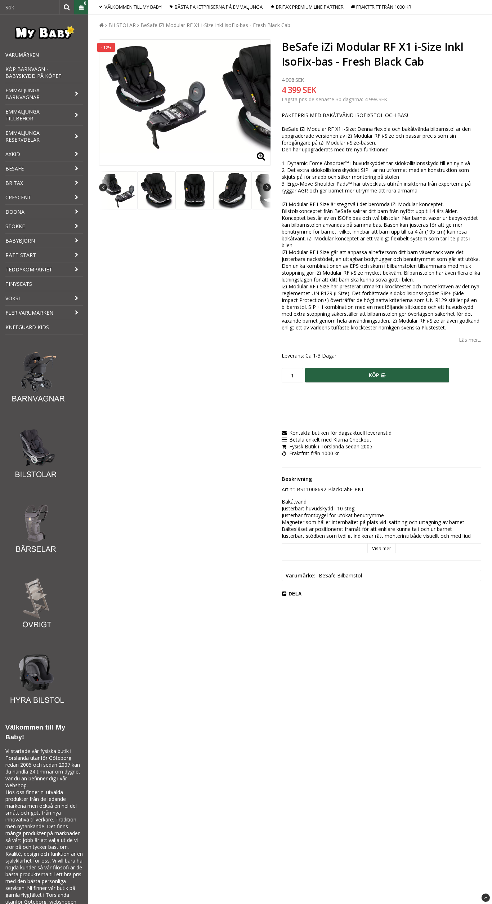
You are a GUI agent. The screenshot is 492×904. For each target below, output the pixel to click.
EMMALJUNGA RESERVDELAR (22, 136)
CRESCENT (18, 197)
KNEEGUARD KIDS (27, 327)
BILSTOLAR (122, 25)
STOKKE (15, 226)
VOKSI (12, 298)
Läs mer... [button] (470, 339)
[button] (81, 7)
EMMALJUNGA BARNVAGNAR (22, 94)
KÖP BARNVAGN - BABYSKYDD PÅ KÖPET (33, 72)
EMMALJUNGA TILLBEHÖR (22, 115)
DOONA (14, 211)
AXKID (12, 154)
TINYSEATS (18, 283)
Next (267, 187)
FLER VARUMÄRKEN (29, 312)
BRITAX (14, 183)
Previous (103, 187)
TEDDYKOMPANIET (28, 269)
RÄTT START (20, 255)
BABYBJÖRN (20, 240)
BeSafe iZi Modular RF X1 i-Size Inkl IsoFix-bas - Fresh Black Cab (215, 25)
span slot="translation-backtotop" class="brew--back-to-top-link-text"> (485, 897)
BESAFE (14, 168)
